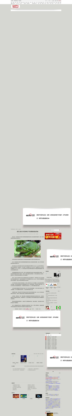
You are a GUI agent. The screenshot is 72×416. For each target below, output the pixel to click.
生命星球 (19, 229)
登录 (53, 0)
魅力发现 (47, 386)
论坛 (54, 2)
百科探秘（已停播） (56, 379)
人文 (48, 406)
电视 (11, 3)
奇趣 (46, 400)
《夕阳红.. (31, 398)
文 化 (54, 394)
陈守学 (47, 294)
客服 (57, 0)
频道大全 (14, 3)
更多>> (59, 271)
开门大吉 (58, 287)
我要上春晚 (55, 288)
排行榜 (57, 279)
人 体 (50, 395)
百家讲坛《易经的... (40, 362)
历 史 (48, 394)
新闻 (13, 2)
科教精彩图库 (41, 366)
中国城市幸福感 (49, 277)
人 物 (46, 394)
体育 (17, 2)
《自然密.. (23, 398)
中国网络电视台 (16, 0)
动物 (49, 406)
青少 (28, 2)
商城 (47, 2)
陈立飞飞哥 (48, 299)
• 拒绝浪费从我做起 (56, 281)
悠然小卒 (47, 301)
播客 (52, 3)
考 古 (48, 395)
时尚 (43, 2)
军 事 (52, 394)
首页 (11, 2)
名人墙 (54, 279)
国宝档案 (50, 382)
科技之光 (57, 381)
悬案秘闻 (55, 407)
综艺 (19, 2)
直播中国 (25, 3)
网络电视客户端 (34, 3)
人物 (34, 353)
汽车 (38, 2)
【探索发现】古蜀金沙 (16, 386)
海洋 (51, 405)
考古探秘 (52, 399)
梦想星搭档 (51, 288)
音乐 (25, 2)
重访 (54, 383)
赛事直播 (28, 3)
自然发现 (50, 407)
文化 (30, 2)
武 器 (54, 395)
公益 (34, 2)
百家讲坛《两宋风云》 (15, 363)
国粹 (55, 398)
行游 (53, 398)
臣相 (48, 398)
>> (43, 396)
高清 (38, 3)
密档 (48, 399)
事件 (57, 407)
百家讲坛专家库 (29, 366)
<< (12, 396)
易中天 (56, 400)
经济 (15, 2)
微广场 (52, 279)
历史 (36, 353)
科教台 (17, 229)
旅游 (40, 2)
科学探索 (53, 405)
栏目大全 (17, 3)
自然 (38, 353)
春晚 (21, 2)
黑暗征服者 (15, 388)
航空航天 (58, 399)
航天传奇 (29, 389)
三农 (45, 2)
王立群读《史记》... (31, 362)
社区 (49, 2)
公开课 (50, 3)
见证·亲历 (47, 383)
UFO (58, 400)
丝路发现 (53, 385)
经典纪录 (48, 408)
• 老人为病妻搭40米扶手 (49, 281)
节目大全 (21, 3)
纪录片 (45, 3)
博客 (53, 2)
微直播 (49, 279)
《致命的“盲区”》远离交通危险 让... (34, 368)
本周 (48, 335)
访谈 (56, 2)
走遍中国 (47, 381)
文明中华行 (57, 386)
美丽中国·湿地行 (47, 288)
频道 (58, 3)
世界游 (47, 385)
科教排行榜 (37, 366)
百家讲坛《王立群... (23, 362)
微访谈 (46, 279)
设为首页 (59, 0)
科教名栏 (33, 366)
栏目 (60, 3)
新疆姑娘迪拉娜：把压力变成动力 (51, 300)
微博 (51, 2)
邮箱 (58, 2)
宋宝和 (47, 296)
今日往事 (53, 386)
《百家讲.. (16, 398)
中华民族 (53, 382)
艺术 (32, 2)
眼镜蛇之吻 (15, 389)
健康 (41, 2)
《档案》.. (38, 398)
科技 (42, 353)
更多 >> (59, 291)
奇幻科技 (48, 400)
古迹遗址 (51, 408)
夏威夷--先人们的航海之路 (32, 388)
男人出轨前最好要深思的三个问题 (51, 295)
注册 (55, 0)
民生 (51, 406)
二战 (49, 398)
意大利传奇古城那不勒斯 (17, 387)
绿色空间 (53, 381)
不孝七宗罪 (57, 277)
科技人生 (49, 380)
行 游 (56, 395)
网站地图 (20, 0)
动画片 (48, 3)
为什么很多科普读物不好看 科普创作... (19, 368)
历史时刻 (53, 400)
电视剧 (43, 3)
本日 (46, 335)
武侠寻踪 (57, 406)
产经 (36, 2)
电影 (40, 3)
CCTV (56, 3)
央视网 (12, 0)
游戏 (60, 2)
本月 (50, 335)
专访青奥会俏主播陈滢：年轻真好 (51, 302)
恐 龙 (46, 395)
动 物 (58, 394)
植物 (46, 398)
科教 (26, 2)
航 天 (58, 395)
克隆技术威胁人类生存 (31, 387)
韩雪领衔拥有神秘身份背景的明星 (51, 297)
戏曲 (23, 2)
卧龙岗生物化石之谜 (31, 386)
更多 (59, 333)
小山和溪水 (48, 303)
